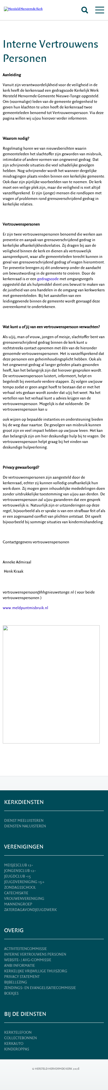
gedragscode (48, 279)
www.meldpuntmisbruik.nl (25, 608)
